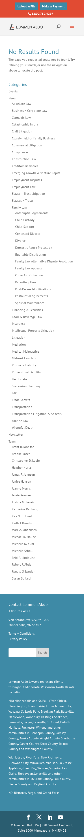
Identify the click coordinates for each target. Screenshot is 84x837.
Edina (50, 706)
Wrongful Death (22, 427)
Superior (55, 768)
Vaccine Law (20, 421)
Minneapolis (23, 701)
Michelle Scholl (22, 551)
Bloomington (17, 706)
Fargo (31, 793)
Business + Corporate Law (29, 111)
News (12, 98)
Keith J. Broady (22, 523)
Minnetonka (63, 706)
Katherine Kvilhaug (25, 509)
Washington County (38, 749)
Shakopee (60, 717)
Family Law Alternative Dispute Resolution (44, 261)
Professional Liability (26, 372)
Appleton (15, 768)
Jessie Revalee (21, 495)
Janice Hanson (21, 481)
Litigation (18, 338)
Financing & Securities (27, 310)
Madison (51, 763)
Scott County (49, 744)
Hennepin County (42, 733)
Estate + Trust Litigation (28, 194)
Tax (14, 393)
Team (12, 441)
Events (13, 91)
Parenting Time (25, 282)
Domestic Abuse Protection (33, 248)
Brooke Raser (21, 454)
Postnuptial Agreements (31, 296)
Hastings (47, 717)
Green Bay (29, 768)
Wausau (42, 768)
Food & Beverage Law (27, 317)
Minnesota (32, 687)
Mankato (14, 727)
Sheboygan (25, 774)
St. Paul (43, 701)
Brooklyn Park (50, 711)
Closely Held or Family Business (33, 138)
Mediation (19, 344)
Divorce (20, 241)
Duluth (65, 722)
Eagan (28, 722)
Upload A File (26, 6)
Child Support (24, 227)
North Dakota (65, 687)
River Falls (33, 757)
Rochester (28, 727)
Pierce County (18, 784)
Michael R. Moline (24, 537)
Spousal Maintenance (29, 303)
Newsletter (16, 434)
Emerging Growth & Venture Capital (36, 173)
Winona (41, 727)
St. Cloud (53, 722)
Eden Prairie (36, 706)
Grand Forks (51, 793)
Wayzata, (14, 711)
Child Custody (24, 220)
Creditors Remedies (25, 166)
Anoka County (29, 738)
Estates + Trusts (22, 201)
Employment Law (23, 187)
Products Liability (24, 365)
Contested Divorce (27, 234)
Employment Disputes (27, 180)
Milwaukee (37, 763)
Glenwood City (18, 763)
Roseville (67, 711)
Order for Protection (29, 275)
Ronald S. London (23, 571)
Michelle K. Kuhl (23, 544)
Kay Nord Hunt (22, 516)
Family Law (19, 208)
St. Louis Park (30, 711)
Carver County (29, 744)
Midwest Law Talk (24, 358)
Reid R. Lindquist (23, 558)
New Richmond (51, 757)
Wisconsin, (48, 687)
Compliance (20, 152)
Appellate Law (21, 104)
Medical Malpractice (25, 351)
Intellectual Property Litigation (33, 331)
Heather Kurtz (21, 467)
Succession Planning (26, 386)
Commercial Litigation (27, 145)
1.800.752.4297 (42, 14)
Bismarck (20, 793)
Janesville (40, 774)
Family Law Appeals (28, 268)
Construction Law (24, 159)
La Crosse (65, 763)
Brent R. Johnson (23, 447)
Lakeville (39, 722)
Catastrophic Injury (25, 124)
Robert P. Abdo (22, 564)
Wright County (50, 738)
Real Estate (19, 379)
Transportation (22, 407)
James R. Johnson (23, 474)
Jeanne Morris (21, 488)
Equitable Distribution (30, 255)
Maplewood (16, 717)
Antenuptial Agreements (31, 213)
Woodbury (33, 717)
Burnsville (15, 722)
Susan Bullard (21, 578)
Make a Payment (53, 6)
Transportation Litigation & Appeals (37, 414)
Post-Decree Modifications (33, 289)
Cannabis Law (21, 118)
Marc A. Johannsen (24, 530)
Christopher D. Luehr (26, 461)
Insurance (18, 324)
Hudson (19, 757)
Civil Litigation (22, 131)
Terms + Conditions (22, 633)
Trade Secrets (21, 400)
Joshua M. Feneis (23, 502)
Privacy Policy (18, 639)
